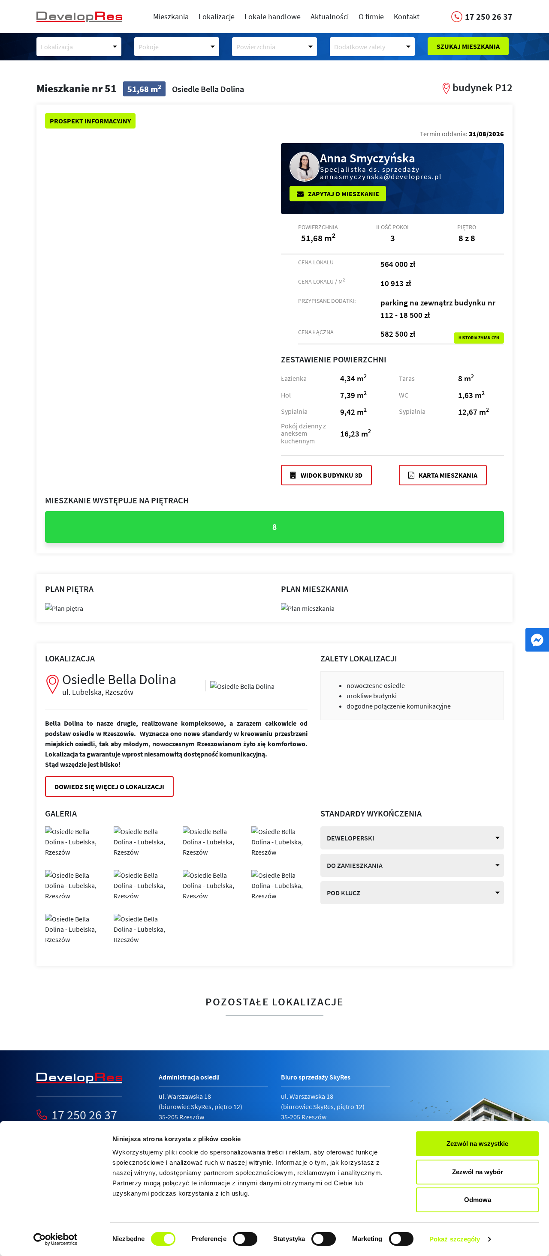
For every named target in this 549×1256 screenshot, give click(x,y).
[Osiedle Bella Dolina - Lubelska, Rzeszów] (242, 685)
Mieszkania (171, 16)
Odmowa (477, 1199)
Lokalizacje (217, 16)
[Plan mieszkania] (308, 607)
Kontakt (406, 16)
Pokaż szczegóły (454, 1239)
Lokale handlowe (272, 16)
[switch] (245, 1239)
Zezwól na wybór (477, 1171)
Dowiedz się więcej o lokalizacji (109, 786)
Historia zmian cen (479, 338)
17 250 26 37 (84, 1114)
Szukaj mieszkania (468, 46)
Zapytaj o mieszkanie (343, 193)
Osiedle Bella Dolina (119, 684)
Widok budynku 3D (330, 475)
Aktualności (330, 16)
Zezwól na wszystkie (477, 1143)
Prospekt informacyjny (90, 121)
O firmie (371, 16)
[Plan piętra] (64, 607)
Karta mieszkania (447, 475)
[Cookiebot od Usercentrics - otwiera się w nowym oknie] (55, 1239)
